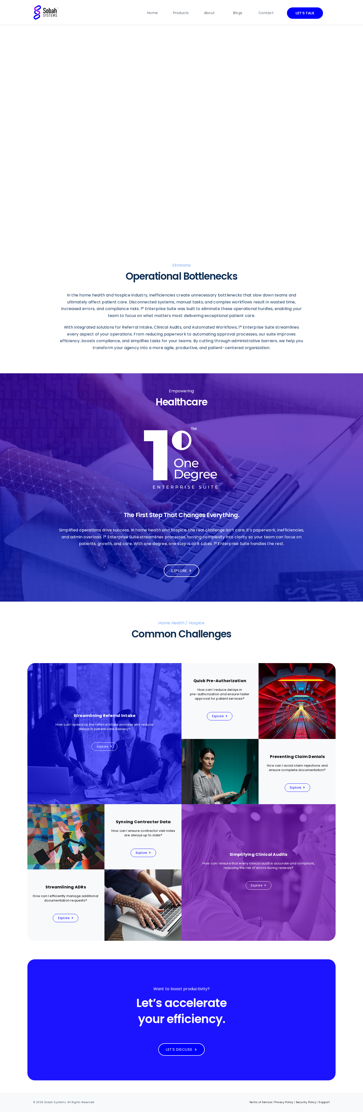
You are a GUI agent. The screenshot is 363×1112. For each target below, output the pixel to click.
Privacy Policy (283, 1102)
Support (324, 1102)
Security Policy (306, 1102)
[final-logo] (46, 7)
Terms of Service (260, 1102)
